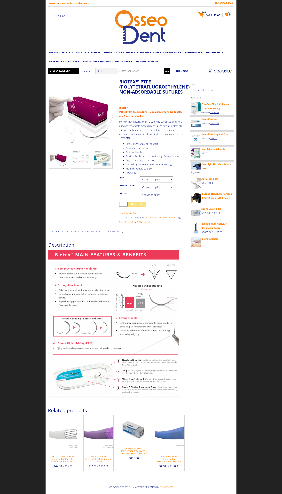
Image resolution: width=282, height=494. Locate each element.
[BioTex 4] (81, 159)
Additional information (85, 231)
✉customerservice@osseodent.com (69, 3)
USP (122, 178)
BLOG (117, 61)
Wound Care (213, 52)
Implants (109, 52)
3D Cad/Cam (78, 52)
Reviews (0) (113, 231)
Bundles (95, 52)
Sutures (72, 61)
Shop (64, 52)
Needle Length (127, 185)
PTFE (165, 217)
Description (57, 231)
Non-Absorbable (153, 217)
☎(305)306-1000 (224, 3)
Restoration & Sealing (96, 61)
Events (128, 61)
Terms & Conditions (147, 61)
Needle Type (126, 193)
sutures (146, 221)
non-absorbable (127, 221)
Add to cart (137, 204)
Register (64, 15)
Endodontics (56, 61)
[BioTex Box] (59, 159)
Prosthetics (172, 52)
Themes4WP (166, 487)
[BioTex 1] (103, 159)
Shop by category (60, 70)
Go (167, 71)
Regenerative (192, 52)
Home (54, 52)
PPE (157, 52)
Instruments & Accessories (134, 52)
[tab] (58, 231)
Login (53, 15)
